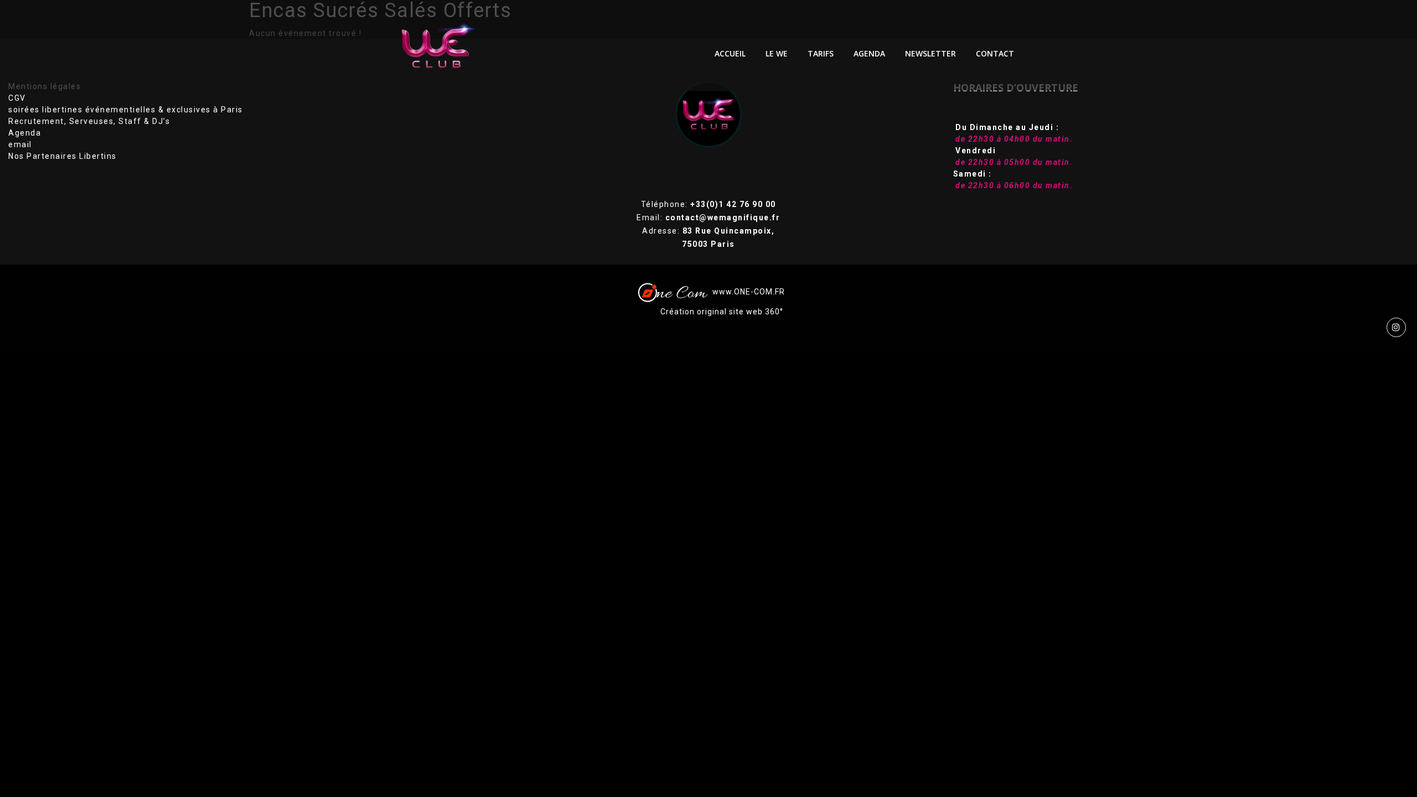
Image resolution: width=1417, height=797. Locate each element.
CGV (17, 98)
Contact (995, 53)
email (20, 144)
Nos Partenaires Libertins (62, 156)
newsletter (930, 53)
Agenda (24, 132)
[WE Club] (443, 45)
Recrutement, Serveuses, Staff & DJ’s (89, 121)
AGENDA (869, 53)
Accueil (730, 53)
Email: (708, 217)
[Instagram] (1396, 327)
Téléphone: (708, 204)
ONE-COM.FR (759, 291)
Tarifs (821, 53)
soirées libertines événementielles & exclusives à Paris (125, 109)
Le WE (777, 53)
